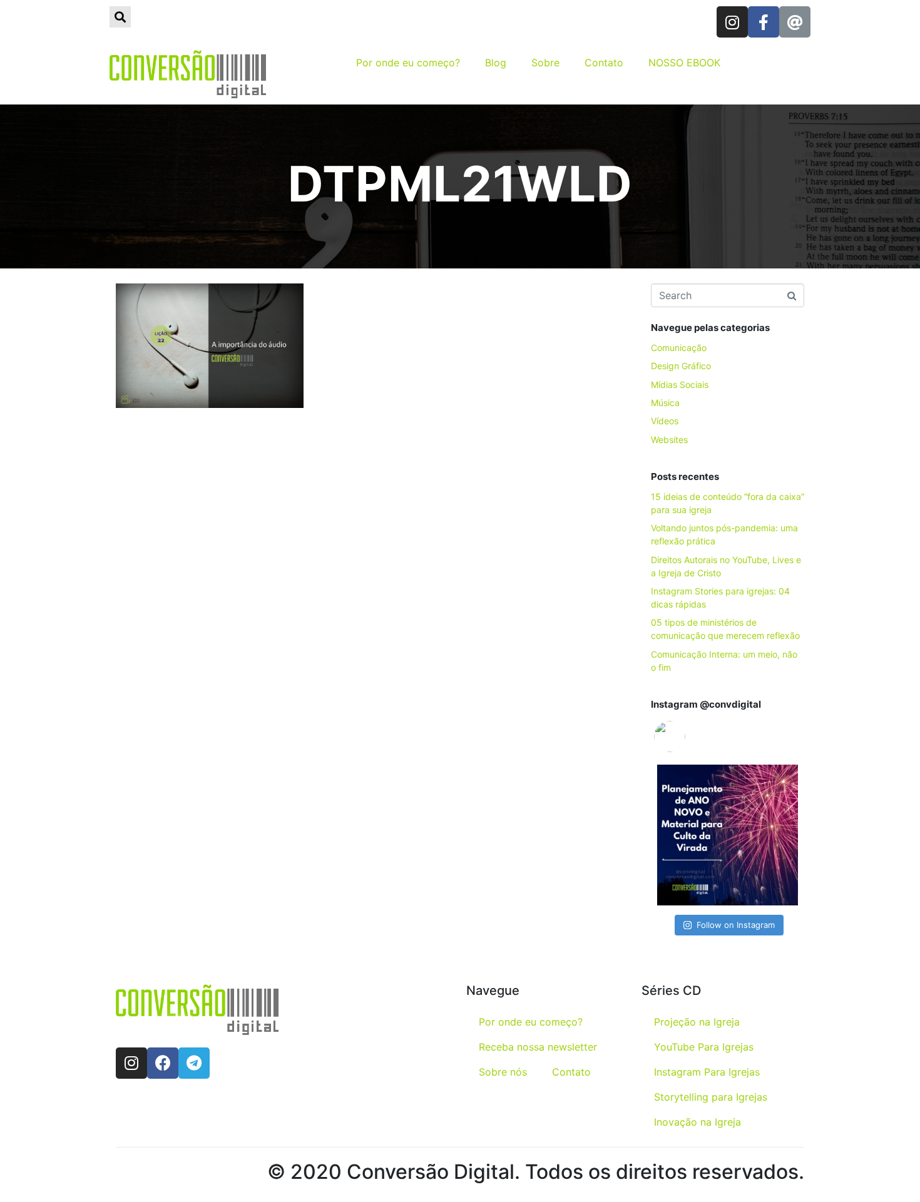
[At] (794, 22)
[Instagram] (732, 22)
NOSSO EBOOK (684, 62)
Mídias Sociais (679, 384)
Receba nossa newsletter (538, 1047)
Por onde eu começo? (408, 62)
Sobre (545, 62)
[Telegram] (194, 1063)
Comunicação (679, 347)
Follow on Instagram (736, 925)
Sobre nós (503, 1072)
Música (665, 402)
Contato (604, 62)
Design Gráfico (681, 365)
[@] (688, 736)
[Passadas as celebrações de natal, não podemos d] (727, 835)
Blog (495, 62)
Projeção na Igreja (697, 1022)
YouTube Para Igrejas (704, 1047)
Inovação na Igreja (697, 1122)
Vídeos (664, 420)
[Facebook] (162, 1063)
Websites (669, 439)
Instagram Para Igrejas (707, 1072)
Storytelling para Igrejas (710, 1097)
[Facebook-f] (763, 22)
